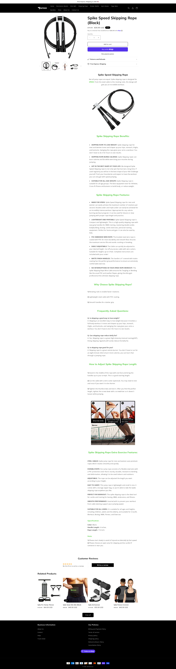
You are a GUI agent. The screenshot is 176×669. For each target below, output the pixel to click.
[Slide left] (40, 66)
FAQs (39, 635)
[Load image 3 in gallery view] (65, 66)
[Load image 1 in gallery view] (46, 66)
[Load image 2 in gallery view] (55, 66)
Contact (40, 632)
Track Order (42, 639)
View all (88, 615)
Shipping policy (93, 639)
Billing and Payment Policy (97, 629)
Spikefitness (90, 666)
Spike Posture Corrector (121, 605)
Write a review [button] (102, 565)
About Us (41, 629)
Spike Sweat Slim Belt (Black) (72, 605)
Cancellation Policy (94, 645)
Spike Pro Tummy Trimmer (46, 605)
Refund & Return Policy (96, 642)
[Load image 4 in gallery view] (74, 66)
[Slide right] (81, 66)
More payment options (107, 54)
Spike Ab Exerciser (94, 605)
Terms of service (93, 632)
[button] (129, 8)
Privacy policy (92, 635)
